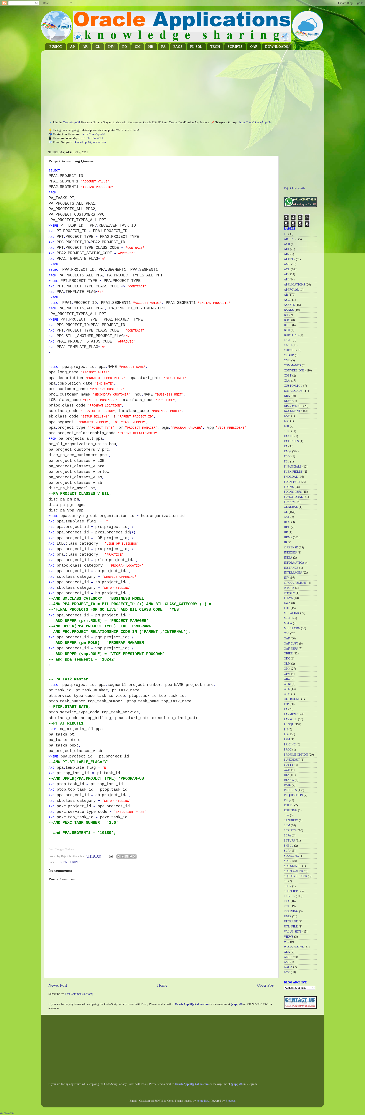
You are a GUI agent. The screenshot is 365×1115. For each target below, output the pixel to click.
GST (287, 517)
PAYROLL (290, 719)
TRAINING (291, 911)
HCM (287, 522)
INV (111, 46)
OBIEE (288, 653)
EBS (286, 421)
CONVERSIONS (294, 370)
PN (286, 729)
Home (162, 985)
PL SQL (289, 724)
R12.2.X (289, 780)
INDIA (288, 557)
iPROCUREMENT (295, 582)
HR (150, 46)
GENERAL (291, 507)
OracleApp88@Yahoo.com (90, 142)
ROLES (288, 805)
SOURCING (291, 855)
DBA (287, 395)
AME (287, 264)
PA (163, 46)
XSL (287, 962)
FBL (286, 461)
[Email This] (118, 856)
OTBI (287, 683)
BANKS (289, 309)
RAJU (287, 785)
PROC (287, 749)
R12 (286, 774)
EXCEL (289, 436)
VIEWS (288, 936)
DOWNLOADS (276, 46)
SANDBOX (291, 820)
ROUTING (290, 810)
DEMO (288, 400)
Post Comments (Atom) (79, 993)
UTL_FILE (291, 926)
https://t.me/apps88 (93, 134)
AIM (287, 254)
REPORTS (290, 790)
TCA (287, 906)
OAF (253, 46)
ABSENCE (290, 239)
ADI (286, 249)
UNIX (287, 916)
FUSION (55, 46)
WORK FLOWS (294, 946)
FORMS (289, 486)
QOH (287, 769)
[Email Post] (111, 856)
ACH (287, 244)
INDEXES (290, 552)
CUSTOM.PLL (293, 385)
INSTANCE (291, 567)
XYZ (287, 972)
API (286, 279)
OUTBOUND (292, 699)
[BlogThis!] (122, 856)
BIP (286, 315)
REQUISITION (293, 795)
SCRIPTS (235, 46)
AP (72, 46)
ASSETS (289, 304)
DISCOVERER (293, 406)
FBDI (287, 456)
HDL (287, 527)
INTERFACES (293, 572)
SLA (287, 850)
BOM (287, 320)
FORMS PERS (293, 491)
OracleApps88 (71, 122)
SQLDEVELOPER (295, 876)
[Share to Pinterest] (134, 856)
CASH (288, 345)
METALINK (291, 613)
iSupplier (289, 592)
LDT (287, 608)
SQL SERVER (292, 866)
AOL (287, 269)
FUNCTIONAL (293, 496)
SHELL (288, 845)
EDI (286, 426)
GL (97, 46)
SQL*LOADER (293, 871)
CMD (287, 360)
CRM (287, 380)
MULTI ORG (292, 628)
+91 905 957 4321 (92, 138)
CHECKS (290, 350)
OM (137, 46)
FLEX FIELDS (293, 471)
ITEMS (288, 598)
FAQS (177, 46)
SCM (287, 825)
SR (285, 881)
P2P (286, 704)
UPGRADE (291, 921)
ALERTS (289, 259)
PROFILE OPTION (296, 754)
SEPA (287, 835)
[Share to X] (126, 856)
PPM (287, 739)
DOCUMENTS (293, 410)
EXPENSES (291, 441)
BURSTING (291, 335)
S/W (286, 815)
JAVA (287, 603)
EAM (287, 415)
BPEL (287, 325)
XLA (287, 951)
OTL (287, 689)
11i (60, 862)
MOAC (288, 618)
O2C (286, 633)
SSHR (287, 886)
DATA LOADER (294, 390)
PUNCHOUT (292, 759)
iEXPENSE (291, 547)
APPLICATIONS (294, 284)
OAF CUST (291, 643)
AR (85, 46)
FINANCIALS (293, 466)
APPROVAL (291, 289)
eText (287, 431)
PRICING (290, 744)
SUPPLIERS (292, 891)
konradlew (203, 1100)
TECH (215, 46)
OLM (287, 663)
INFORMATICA (294, 562)
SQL (287, 860)
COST (287, 375)
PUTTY (289, 764)
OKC (287, 658)
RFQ (287, 800)
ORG (287, 678)
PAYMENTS (292, 714)
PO (124, 46)
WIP (286, 941)
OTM (287, 694)
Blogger (230, 1100)
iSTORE (289, 587)
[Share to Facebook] (130, 856)
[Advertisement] (161, 83)
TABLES (289, 896)
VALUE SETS (293, 931)
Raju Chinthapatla (294, 188)
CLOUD (289, 355)
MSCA (288, 623)
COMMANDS (292, 365)
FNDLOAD (291, 476)
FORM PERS (292, 481)
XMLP (288, 957)
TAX (287, 901)
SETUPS (289, 840)
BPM (287, 330)
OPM (287, 673)
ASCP (287, 299)
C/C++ (288, 340)
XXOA (288, 967)
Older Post (265, 985)
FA (285, 446)
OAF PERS (291, 648)
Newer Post (57, 985)
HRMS (288, 537)
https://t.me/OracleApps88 (255, 122)
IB (285, 542)
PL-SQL (196, 46)
